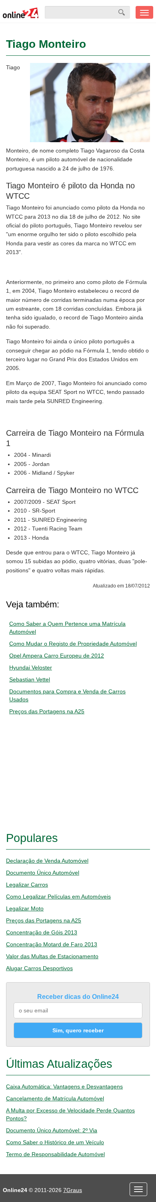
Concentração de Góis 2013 (41, 932)
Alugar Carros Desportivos (39, 968)
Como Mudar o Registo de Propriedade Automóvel (73, 643)
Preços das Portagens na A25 (46, 711)
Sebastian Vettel (29, 679)
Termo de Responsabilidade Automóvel (55, 1154)
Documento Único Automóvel (42, 872)
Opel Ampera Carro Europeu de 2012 (56, 655)
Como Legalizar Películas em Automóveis (58, 896)
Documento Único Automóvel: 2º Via (51, 1130)
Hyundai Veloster (30, 667)
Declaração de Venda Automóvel (47, 860)
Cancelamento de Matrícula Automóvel (55, 1098)
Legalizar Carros (27, 884)
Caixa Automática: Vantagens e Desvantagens (64, 1086)
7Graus (72, 1190)
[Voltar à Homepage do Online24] (21, 12)
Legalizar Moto (25, 908)
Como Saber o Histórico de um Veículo (55, 1142)
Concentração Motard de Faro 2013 (51, 944)
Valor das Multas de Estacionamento (52, 956)
